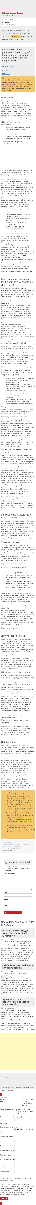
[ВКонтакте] (4, 850)
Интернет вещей (15, 33)
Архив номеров (9, 24)
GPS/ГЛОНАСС (10, 30)
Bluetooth (16, 39)
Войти (4, 15)
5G (31, 39)
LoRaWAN (5, 33)
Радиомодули (15, 36)
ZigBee (22, 39)
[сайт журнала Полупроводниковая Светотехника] (13, 1084)
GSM (3, 30)
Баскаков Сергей (7, 66)
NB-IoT (27, 39)
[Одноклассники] (8, 850)
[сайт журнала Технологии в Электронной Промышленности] (30, 1076)
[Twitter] (6, 850)
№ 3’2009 (5, 70)
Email (6, 899)
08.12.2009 (7, 842)
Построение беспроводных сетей (14, 846)
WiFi (10, 39)
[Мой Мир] (10, 850)
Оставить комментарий (12, 848)
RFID (27, 30)
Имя (6, 892)
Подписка (7, 22)
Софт (23, 30)
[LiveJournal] (12, 850)
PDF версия (6, 74)
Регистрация (11, 15)
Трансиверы (6, 36)
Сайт (5, 905)
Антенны (5, 39)
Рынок (18, 30)
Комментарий (9, 874)
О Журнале (5, 13)
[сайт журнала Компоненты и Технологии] (12, 1080)
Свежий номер (8, 19)
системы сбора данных (21, 844)
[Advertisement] (18, 1051)
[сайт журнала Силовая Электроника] (18, 1076)
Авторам (13, 13)
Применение (26, 33)
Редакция (20, 13)
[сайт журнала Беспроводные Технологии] (23, 1080)
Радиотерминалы (27, 36)
